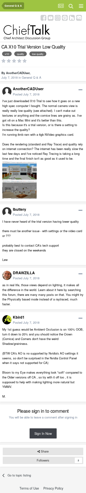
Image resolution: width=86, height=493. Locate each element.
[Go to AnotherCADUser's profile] (6, 91)
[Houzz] (72, 17)
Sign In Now (43, 433)
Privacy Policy (53, 488)
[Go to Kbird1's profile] (6, 319)
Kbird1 (19, 317)
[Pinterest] (65, 17)
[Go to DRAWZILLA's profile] (6, 275)
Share (44, 451)
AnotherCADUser (18, 73)
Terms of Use (29, 488)
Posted (26, 94)
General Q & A (31, 77)
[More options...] (80, 90)
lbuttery (19, 209)
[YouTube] (50, 17)
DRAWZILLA (24, 272)
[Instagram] (58, 17)
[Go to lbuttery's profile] (6, 211)
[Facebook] (43, 17)
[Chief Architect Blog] (79, 17)
